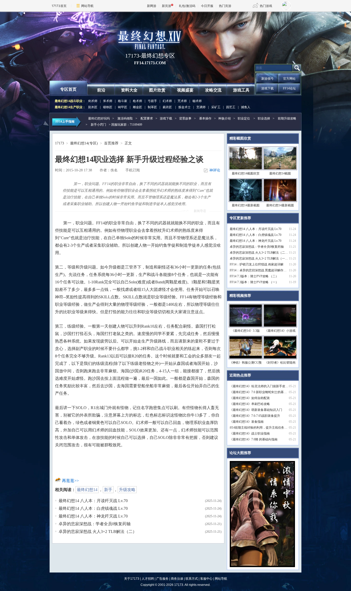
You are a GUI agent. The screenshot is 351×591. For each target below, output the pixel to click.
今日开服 (207, 6)
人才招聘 (148, 578)
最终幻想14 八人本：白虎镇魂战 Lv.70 (93, 508)
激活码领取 (125, 118)
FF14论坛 (289, 88)
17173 (59, 143)
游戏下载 (267, 88)
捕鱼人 (245, 107)
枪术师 (137, 101)
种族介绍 (224, 118)
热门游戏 (266, 6)
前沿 (101, 90)
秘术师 (197, 101)
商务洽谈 (177, 578)
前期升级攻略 (287, 118)
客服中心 (206, 578)
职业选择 (264, 118)
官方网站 (289, 78)
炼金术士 (184, 107)
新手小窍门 (98, 124)
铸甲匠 (122, 107)
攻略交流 (213, 90)
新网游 (151, 6)
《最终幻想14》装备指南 (247, 421)
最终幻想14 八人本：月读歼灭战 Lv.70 (93, 500)
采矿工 (215, 107)
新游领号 (267, 78)
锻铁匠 (107, 107)
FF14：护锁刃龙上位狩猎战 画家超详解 (256, 264)
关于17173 (131, 578)
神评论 (214, 170)
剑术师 (92, 101)
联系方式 (192, 578)
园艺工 (230, 107)
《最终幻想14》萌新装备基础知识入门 (256, 410)
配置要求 (147, 118)
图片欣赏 (157, 90)
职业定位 (244, 118)
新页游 (166, 6)
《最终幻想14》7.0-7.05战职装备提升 (255, 416)
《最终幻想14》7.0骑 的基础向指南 (254, 439)
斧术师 (107, 101)
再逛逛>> (70, 480)
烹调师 (201, 107)
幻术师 (167, 101)
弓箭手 (152, 101)
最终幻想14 (87, 489)
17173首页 (59, 6)
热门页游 (225, 6)
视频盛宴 (185, 90)
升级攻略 (127, 489)
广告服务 (162, 578)
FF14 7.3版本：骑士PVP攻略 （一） (254, 282)
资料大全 (129, 90)
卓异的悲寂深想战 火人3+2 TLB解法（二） (98, 531)
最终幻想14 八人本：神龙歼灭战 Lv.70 (93, 516)
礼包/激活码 (187, 6)
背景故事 (185, 118)
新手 (108, 489)
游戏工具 (241, 90)
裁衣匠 (167, 107)
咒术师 (182, 101)
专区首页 (68, 89)
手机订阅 (132, 170)
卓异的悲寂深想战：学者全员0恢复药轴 (95, 524)
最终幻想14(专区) (84, 143)
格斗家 (122, 101)
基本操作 (205, 118)
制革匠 (152, 107)
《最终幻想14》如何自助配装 (250, 398)
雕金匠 (137, 107)
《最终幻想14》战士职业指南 (250, 433)
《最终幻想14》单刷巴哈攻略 (250, 404)
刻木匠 (92, 107)
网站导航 (87, 6)
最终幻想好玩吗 (99, 118)
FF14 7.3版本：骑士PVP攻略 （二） (254, 276)
